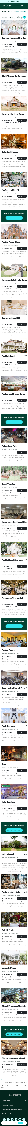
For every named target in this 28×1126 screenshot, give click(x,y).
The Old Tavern (8, 650)
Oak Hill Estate (8, 930)
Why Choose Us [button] (7, 1114)
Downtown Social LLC (11, 318)
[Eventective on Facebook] (4, 1119)
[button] (24, 17)
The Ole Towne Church (11, 242)
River (4, 764)
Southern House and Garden (14, 38)
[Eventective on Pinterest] (12, 1119)
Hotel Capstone (8, 802)
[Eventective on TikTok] (16, 1119)
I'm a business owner (13, 1)
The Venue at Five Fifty (11, 190)
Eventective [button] (6, 1100)
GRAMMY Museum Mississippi (15, 1006)
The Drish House (8, 726)
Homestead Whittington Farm (14, 280)
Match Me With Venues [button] (14, 218)
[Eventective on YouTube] (19, 1119)
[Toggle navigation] (26, 6)
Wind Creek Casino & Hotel (13, 1058)
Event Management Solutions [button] (12, 1109)
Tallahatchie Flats (9, 446)
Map (20, 17)
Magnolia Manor (9, 968)
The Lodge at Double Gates (13, 394)
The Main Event (8, 356)
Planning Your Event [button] (8, 1105)
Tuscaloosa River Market (12, 598)
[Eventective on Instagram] (8, 1119)
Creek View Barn (9, 484)
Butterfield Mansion (10, 152)
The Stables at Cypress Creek (14, 560)
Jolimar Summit (8, 854)
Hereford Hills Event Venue (13, 114)
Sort (12, 17)
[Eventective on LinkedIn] (23, 1119)
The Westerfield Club (11, 892)
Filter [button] (5, 17)
